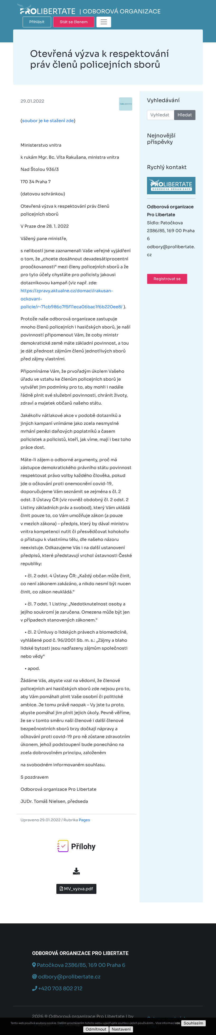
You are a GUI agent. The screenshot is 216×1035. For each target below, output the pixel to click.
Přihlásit (37, 21)
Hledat (185, 115)
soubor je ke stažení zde (48, 120)
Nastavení (121, 1029)
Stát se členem (74, 21)
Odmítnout (96, 1029)
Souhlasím (193, 1023)
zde (177, 1023)
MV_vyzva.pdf (78, 889)
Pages (84, 820)
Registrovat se (167, 278)
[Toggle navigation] (103, 22)
